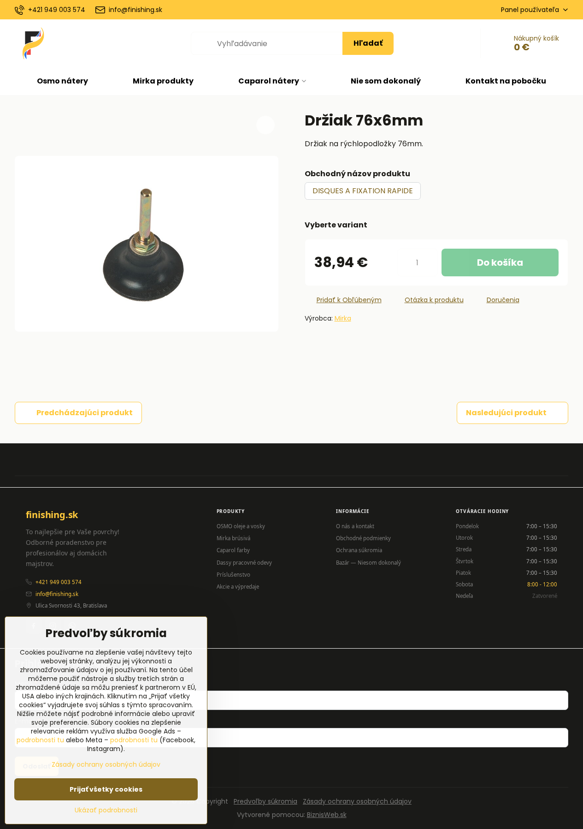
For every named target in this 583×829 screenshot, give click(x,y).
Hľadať (368, 43)
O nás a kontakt (355, 526)
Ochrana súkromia (359, 550)
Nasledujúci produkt (506, 412)
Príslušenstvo (233, 574)
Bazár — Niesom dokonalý (368, 562)
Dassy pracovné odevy (244, 562)
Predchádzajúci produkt (84, 412)
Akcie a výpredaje (238, 586)
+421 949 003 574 (58, 582)
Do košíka (500, 262)
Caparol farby (233, 550)
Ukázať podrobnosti (106, 810)
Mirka (343, 318)
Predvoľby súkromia (265, 801)
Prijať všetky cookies (106, 789)
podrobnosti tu (40, 740)
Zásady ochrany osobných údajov (357, 801)
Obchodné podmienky (363, 538)
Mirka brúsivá (233, 538)
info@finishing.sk (56, 593)
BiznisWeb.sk (327, 814)
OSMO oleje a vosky (241, 526)
